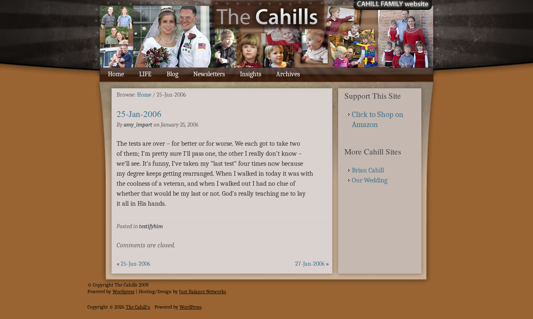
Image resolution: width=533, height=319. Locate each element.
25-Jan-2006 (139, 114)
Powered (96, 291)
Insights (250, 74)
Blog (172, 74)
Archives (288, 74)
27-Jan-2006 (310, 264)
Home (116, 74)
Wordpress (123, 291)
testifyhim (151, 226)
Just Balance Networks (202, 291)
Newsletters (209, 74)
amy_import (138, 125)
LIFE (145, 74)
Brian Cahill (368, 170)
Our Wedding (369, 180)
